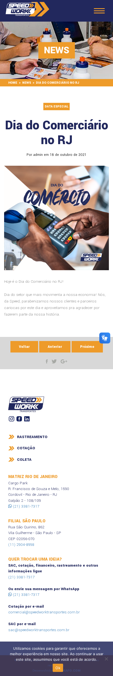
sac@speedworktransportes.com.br (38, 630)
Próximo (87, 346)
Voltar (24, 346)
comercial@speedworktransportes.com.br (44, 612)
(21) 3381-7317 (25, 506)
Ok (57, 668)
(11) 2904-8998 (21, 544)
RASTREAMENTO (32, 436)
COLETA (24, 459)
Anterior (55, 346)
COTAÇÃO (26, 448)
